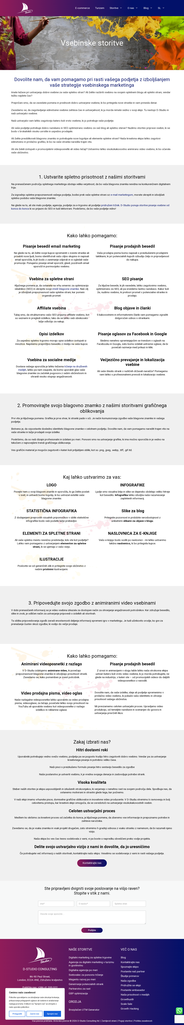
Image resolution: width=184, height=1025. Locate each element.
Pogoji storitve (125, 1021)
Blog (146, 8)
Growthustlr (127, 999)
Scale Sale (126, 1003)
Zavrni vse (34, 1014)
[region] (35, 1004)
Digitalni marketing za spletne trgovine (90, 957)
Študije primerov (130, 976)
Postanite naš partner (133, 971)
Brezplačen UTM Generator (84, 1009)
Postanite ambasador (133, 990)
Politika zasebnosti (143, 1021)
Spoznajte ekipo (130, 966)
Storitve (114, 8)
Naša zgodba (128, 980)
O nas (131, 8)
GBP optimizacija (78, 993)
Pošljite (92, 930)
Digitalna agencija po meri (83, 970)
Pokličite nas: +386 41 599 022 (40, 987)
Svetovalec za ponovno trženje (86, 974)
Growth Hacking (130, 1008)
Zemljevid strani (109, 1021)
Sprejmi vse (52, 1014)
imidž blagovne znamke (65, 288)
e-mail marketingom (122, 194)
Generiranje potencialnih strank (86, 984)
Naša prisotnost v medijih (135, 994)
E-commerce (82, 8)
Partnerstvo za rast (79, 988)
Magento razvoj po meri (82, 979)
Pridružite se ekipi (131, 985)
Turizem (99, 8)
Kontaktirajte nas (92, 862)
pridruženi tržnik (110, 205)
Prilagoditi (17, 1014)
